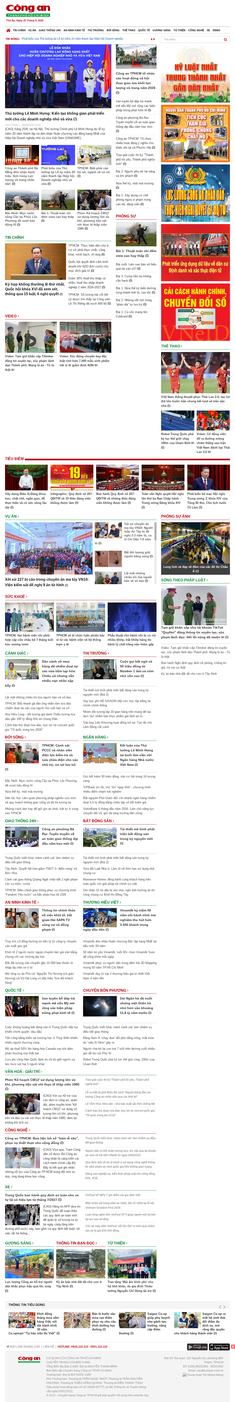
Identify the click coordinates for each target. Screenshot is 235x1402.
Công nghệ (196, 30)
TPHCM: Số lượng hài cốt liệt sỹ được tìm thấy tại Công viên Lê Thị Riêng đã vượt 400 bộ (89, 299)
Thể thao (128, 30)
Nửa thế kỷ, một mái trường (24, 791)
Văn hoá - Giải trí (22, 1072)
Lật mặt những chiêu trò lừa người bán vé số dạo (138, 577)
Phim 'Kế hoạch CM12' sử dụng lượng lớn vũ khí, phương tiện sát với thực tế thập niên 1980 (93, 220)
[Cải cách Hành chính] (195, 312)
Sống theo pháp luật (184, 580)
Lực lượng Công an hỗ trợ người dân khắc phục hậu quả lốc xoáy (28, 1284)
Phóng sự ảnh (176, 516)
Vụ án (32, 30)
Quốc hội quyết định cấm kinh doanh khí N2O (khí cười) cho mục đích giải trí (88, 266)
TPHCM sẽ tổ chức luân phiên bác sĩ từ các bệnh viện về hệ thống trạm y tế (80, 640)
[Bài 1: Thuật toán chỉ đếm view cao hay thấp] (136, 234)
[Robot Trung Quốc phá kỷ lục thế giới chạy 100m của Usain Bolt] (177, 421)
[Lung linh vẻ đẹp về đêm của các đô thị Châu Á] (195, 542)
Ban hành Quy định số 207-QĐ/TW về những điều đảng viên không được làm (116, 498)
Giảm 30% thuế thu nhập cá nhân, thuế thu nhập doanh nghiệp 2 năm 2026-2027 (87, 283)
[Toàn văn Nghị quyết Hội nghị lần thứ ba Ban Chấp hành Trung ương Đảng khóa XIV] (163, 478)
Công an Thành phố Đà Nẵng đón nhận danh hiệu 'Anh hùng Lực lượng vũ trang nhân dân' (21, 176)
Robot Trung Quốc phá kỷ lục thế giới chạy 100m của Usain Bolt (177, 438)
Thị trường (96, 30)
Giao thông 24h (50, 30)
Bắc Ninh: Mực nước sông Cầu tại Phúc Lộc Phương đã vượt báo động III (21, 219)
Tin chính (19, 30)
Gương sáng (162, 30)
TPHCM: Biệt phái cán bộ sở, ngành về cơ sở (93, 170)
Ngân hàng (95, 737)
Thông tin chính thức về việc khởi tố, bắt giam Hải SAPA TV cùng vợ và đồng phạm (59, 919)
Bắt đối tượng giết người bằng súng (137, 554)
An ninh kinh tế (74, 30)
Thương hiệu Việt (101, 902)
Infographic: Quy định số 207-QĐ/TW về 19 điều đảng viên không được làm (71, 498)
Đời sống (113, 30)
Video (216, 30)
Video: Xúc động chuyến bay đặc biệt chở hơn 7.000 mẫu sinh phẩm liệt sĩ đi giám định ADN (84, 361)
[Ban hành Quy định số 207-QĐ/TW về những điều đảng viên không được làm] (117, 478)
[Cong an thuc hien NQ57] (195, 192)
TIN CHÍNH (11, 125)
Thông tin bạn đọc (76, 1243)
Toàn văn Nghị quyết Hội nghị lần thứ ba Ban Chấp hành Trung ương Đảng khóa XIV (163, 498)
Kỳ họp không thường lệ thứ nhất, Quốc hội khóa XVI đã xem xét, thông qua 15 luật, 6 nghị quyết (35, 289)
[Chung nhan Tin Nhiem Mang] (203, 1374)
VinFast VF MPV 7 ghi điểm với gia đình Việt (112, 1195)
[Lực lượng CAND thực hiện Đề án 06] (195, 252)
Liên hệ (48, 1346)
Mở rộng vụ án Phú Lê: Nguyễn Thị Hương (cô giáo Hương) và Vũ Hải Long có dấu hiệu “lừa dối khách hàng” (39, 978)
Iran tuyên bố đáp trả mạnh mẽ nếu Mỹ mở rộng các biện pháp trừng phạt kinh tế (135, 106)
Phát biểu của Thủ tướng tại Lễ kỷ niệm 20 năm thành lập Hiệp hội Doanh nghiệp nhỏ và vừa (58, 176)
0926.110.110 (79, 1346)
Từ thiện (179, 30)
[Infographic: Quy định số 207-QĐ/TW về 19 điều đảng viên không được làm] (71, 478)
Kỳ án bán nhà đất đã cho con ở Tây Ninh (79, 1284)
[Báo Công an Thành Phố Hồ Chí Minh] (8, 29)
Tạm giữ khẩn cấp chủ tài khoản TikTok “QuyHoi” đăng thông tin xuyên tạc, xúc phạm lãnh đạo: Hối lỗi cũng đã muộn (192, 632)
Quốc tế (144, 30)
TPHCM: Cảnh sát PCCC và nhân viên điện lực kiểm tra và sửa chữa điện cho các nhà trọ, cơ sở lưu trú (60, 755)
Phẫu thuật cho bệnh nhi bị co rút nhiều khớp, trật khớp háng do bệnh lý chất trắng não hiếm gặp (132, 640)
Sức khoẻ (15, 597)
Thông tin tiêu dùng (26, 1305)
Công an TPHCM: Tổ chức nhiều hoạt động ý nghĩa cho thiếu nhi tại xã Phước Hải (135, 143)
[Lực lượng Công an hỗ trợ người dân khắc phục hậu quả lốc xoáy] (29, 1264)
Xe (208, 30)
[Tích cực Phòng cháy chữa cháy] (195, 133)
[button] (151, 38)
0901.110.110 (98, 1346)
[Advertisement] (146, 13)
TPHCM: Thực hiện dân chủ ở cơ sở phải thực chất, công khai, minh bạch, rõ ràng (88, 250)
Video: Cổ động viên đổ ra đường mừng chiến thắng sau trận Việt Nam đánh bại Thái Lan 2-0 (213, 443)
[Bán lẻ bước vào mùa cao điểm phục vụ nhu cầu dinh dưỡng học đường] (77, 1320)
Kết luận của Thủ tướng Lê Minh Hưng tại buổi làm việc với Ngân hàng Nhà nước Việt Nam (137, 755)
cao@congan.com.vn (210, 1370)
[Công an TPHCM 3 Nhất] (195, 73)
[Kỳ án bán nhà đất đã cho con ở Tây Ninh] (80, 1264)
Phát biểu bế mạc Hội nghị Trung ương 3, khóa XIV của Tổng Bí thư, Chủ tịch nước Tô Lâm (207, 500)
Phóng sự (126, 216)
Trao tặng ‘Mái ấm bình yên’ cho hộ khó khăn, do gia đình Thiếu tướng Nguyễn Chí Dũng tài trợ (130, 1286)
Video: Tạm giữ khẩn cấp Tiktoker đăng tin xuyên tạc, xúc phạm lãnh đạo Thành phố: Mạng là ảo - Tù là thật (29, 363)
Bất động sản (98, 821)
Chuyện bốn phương (105, 990)
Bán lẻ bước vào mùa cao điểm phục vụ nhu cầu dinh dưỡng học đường (104, 1321)
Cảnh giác (16, 653)
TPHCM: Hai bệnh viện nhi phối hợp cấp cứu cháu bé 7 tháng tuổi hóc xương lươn (29, 640)
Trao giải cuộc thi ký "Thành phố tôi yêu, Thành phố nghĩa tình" (135, 159)
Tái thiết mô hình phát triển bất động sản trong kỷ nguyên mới (137, 834)
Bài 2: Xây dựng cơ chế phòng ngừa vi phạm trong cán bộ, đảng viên (133, 200)
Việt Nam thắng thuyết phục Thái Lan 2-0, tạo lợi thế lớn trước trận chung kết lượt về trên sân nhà (195, 401)
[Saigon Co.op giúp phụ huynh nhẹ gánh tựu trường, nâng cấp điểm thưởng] (132, 1320)
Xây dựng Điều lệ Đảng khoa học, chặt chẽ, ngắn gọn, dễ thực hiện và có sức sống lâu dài (26, 500)
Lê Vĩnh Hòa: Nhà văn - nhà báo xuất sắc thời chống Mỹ (120, 1103)
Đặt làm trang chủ (24, 1346)
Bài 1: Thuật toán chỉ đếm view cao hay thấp (57, 215)
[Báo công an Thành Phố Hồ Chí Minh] (28, 10)
